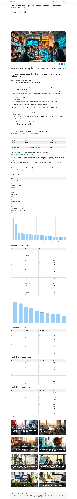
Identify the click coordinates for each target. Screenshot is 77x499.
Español (27, 493)
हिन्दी (43, 495)
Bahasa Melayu (61, 493)
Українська (32, 495)
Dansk (35, 493)
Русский (19, 493)
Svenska (27, 495)
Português (42, 493)
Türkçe (46, 493)
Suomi (50, 493)
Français (31, 493)
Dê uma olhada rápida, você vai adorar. (23, 170)
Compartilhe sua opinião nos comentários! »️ (24, 133)
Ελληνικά (47, 495)
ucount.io (40, 85)
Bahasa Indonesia (55, 493)
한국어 (54, 495)
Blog (59, 1)
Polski (20, 495)
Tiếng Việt (37, 495)
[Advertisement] (38, 22)
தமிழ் (59, 495)
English (13, 493)
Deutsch (23, 493)
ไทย (62, 495)
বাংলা (57, 495)
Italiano (38, 493)
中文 (16, 493)
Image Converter (54, 1)
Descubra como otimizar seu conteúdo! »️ (23, 154)
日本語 (51, 495)
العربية (41, 495)
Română (24, 495)
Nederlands (16, 495)
